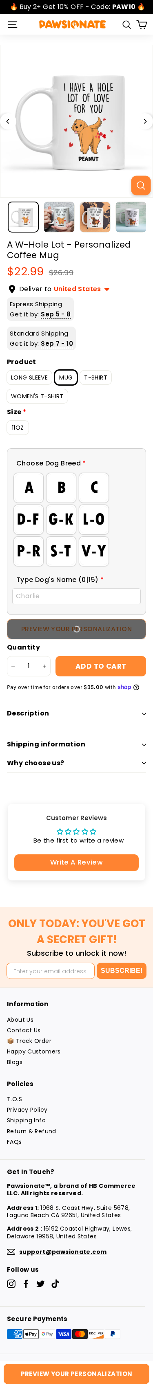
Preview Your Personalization (77, 1373)
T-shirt (95, 377)
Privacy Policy (27, 1110)
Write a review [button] (76, 862)
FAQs (14, 1142)
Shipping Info (26, 1120)
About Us (20, 1020)
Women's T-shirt (37, 396)
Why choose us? (35, 763)
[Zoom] (141, 185)
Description (28, 713)
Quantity (23, 647)
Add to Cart (100, 666)
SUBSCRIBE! (121, 970)
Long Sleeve (29, 377)
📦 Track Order (29, 1041)
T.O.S (14, 1099)
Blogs (14, 1062)
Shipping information (46, 744)
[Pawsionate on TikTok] (55, 1283)
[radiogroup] (76, 519)
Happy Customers (34, 1051)
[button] (76, 463)
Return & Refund (31, 1131)
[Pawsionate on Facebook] (26, 1283)
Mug (66, 377)
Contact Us (24, 1030)
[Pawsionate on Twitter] (40, 1283)
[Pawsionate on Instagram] (11, 1283)
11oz (18, 428)
